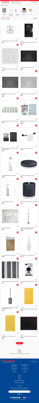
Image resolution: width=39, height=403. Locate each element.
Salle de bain (6, 5)
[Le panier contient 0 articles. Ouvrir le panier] (34, 2)
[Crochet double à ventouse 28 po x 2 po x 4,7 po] (28, 269)
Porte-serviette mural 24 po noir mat (26, 148)
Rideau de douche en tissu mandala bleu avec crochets (28, 121)
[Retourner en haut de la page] (37, 397)
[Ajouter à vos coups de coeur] (17, 39)
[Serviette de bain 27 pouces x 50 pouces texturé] (28, 296)
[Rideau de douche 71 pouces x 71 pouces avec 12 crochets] (28, 29)
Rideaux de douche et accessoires (17, 15)
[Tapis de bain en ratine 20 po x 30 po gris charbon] (10, 82)
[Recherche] (12, 2)
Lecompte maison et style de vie (21, 399)
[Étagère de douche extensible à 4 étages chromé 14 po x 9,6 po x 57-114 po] (28, 216)
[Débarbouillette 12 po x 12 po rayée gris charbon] (10, 269)
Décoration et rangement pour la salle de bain (11, 15)
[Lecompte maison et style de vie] (5, 2)
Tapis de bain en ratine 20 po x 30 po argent (27, 93)
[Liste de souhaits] (32, 2)
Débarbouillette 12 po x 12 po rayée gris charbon (10, 281)
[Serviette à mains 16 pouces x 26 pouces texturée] (10, 323)
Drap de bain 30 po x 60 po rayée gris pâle (27, 255)
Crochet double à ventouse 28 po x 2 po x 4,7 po (28, 281)
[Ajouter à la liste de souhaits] (18, 39)
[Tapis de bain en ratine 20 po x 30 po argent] (28, 82)
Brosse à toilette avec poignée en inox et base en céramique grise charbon (10, 308)
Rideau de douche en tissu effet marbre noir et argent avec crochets (10, 149)
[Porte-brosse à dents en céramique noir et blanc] (28, 190)
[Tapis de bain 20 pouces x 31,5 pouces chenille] (10, 56)
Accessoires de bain (24, 14)
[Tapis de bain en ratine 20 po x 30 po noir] (28, 56)
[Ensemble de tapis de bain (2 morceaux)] (10, 243)
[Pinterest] (19, 394)
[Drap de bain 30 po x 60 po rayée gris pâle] (28, 243)
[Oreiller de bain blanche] (10, 216)
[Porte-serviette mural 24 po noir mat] (28, 136)
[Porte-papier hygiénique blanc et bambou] (10, 164)
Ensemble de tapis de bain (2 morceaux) (9, 255)
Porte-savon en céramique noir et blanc (27, 175)
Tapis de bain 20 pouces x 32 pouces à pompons (28, 336)
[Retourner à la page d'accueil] (8, 361)
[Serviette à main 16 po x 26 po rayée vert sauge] (10, 109)
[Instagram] (21, 394)
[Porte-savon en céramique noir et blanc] (28, 164)
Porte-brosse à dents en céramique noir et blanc (28, 201)
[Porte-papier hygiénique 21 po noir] (10, 190)
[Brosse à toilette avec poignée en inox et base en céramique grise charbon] (10, 296)
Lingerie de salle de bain (4, 14)
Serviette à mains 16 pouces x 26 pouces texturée (9, 337)
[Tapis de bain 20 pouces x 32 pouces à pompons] (28, 323)
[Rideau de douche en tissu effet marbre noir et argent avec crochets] (10, 136)
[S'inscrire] (29, 391)
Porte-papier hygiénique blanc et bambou (9, 175)
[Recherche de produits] (21, 2)
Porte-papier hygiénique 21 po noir (8, 201)
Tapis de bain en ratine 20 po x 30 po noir (27, 67)
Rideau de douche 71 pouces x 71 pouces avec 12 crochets (28, 43)
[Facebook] (18, 394)
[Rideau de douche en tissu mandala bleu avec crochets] (28, 109)
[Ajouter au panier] (18, 45)
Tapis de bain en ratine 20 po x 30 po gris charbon (9, 94)
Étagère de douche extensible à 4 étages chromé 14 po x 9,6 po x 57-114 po (27, 228)
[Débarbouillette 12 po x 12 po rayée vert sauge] (10, 29)
